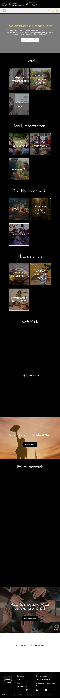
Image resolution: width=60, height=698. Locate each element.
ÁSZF (18, 683)
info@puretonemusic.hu (43, 679)
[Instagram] (53, 11)
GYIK (18, 679)
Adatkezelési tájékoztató (24, 690)
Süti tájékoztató (22, 686)
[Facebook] (49, 11)
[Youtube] (57, 11)
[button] (4, 10)
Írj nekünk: (14, 3)
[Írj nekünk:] (10, 4)
